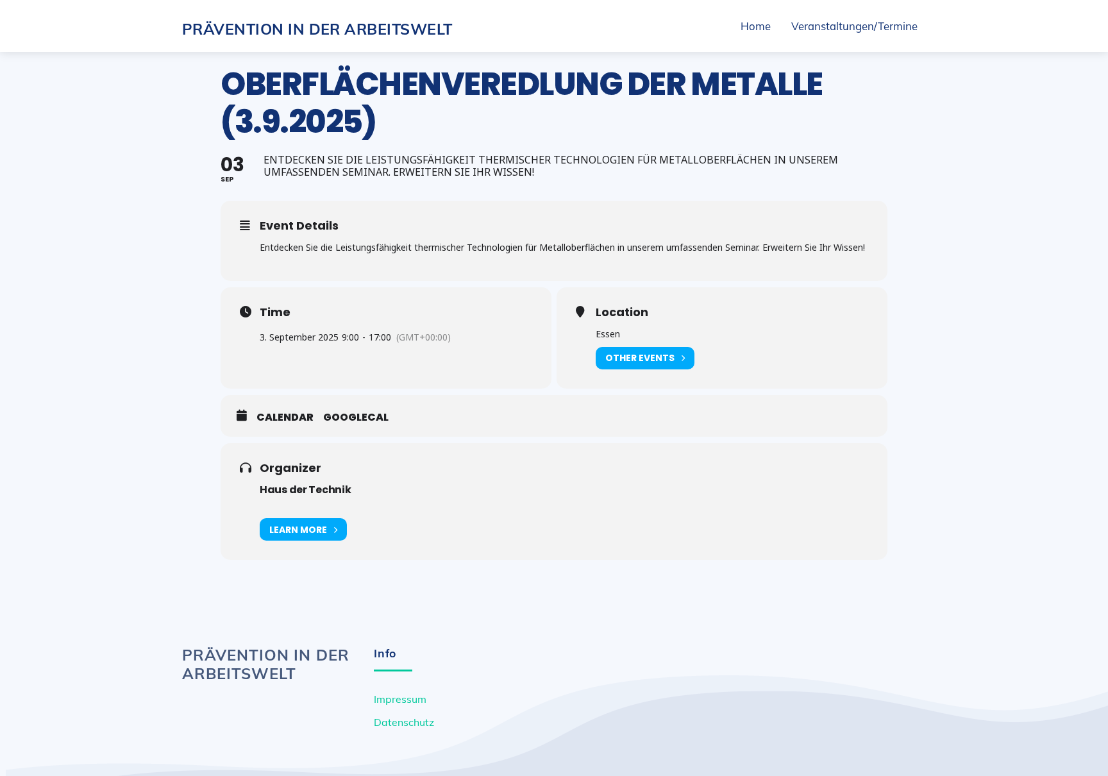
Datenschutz (404, 722)
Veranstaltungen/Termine (854, 26)
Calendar (285, 417)
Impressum (400, 699)
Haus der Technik (305, 489)
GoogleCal (356, 417)
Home (756, 26)
